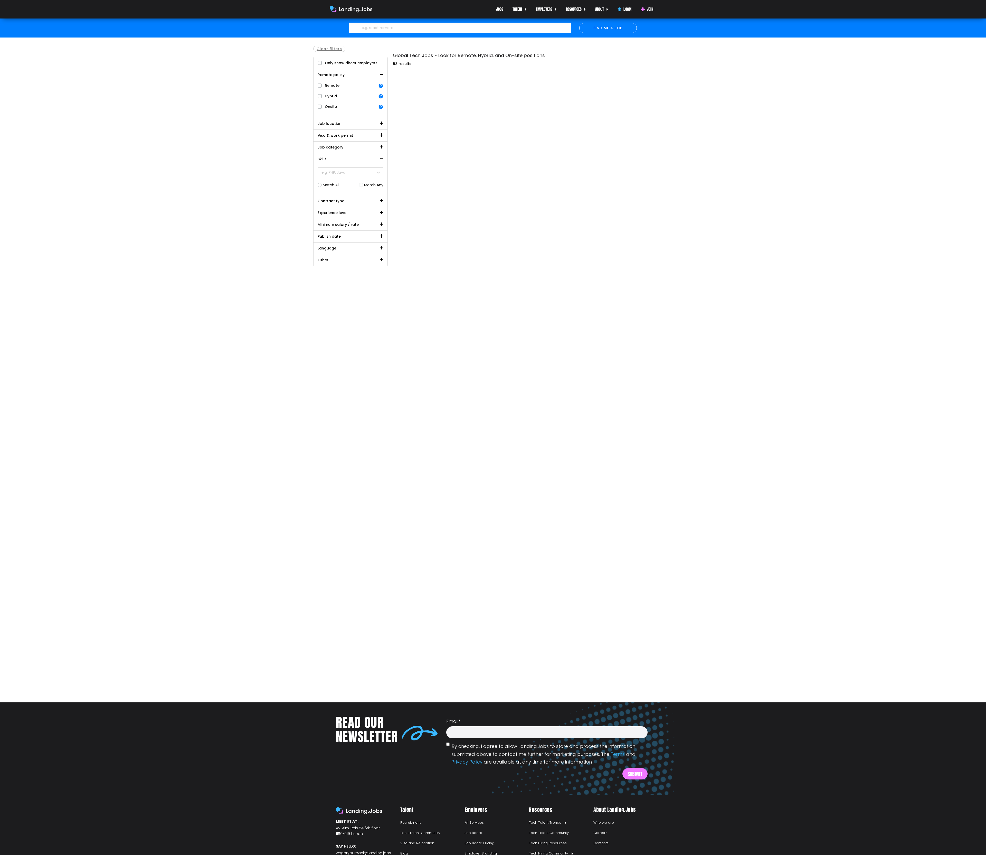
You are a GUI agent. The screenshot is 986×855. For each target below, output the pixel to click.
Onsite (331, 106)
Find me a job (608, 28)
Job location (330, 123)
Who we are (603, 822)
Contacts (601, 843)
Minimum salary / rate (338, 224)
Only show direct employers (351, 63)
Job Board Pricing (479, 843)
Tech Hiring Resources (548, 843)
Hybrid (331, 96)
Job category (330, 147)
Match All (331, 185)
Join (650, 9)
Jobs (499, 9)
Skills (322, 159)
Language (327, 248)
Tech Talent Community (420, 832)
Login (627, 9)
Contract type (331, 200)
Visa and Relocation (417, 843)
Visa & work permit (335, 135)
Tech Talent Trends (545, 822)
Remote (332, 85)
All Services (474, 822)
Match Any (373, 185)
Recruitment (410, 822)
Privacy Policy (466, 762)
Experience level (332, 212)
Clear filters (329, 48)
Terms (618, 754)
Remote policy (331, 74)
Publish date (329, 236)
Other (323, 260)
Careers (600, 832)
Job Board (473, 832)
